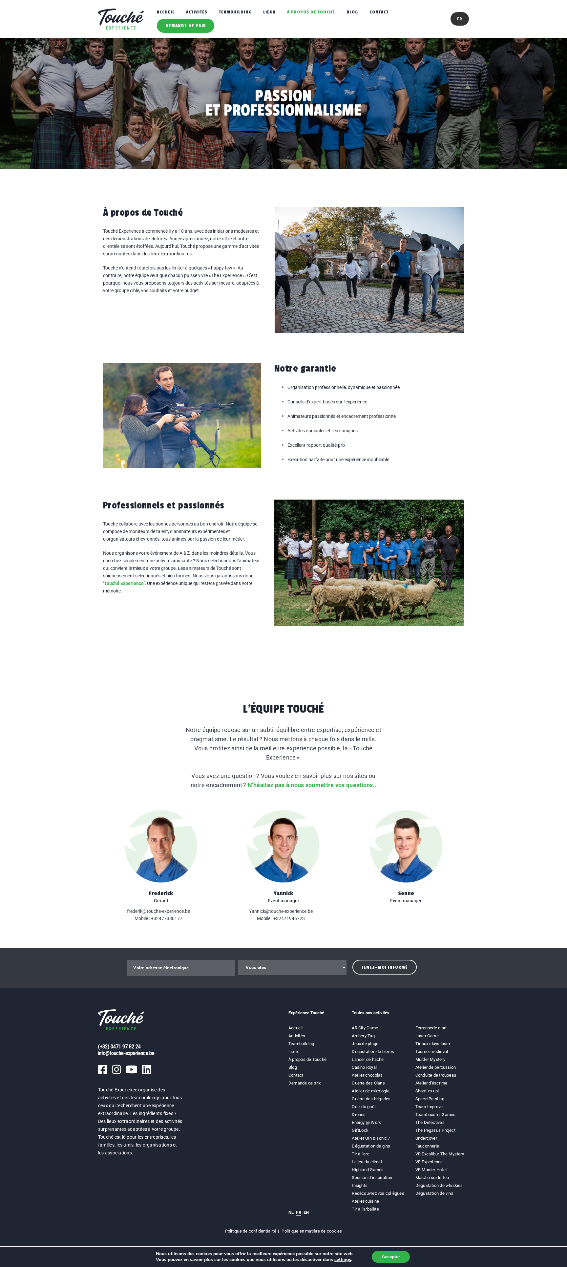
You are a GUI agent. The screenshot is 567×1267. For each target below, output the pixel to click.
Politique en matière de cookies (312, 1231)
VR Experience (429, 1161)
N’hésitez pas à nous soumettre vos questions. (311, 785)
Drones (359, 1114)
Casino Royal (364, 1067)
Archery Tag (363, 1035)
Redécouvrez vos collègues (378, 1193)
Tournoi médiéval (431, 1051)
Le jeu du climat (367, 1161)
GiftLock (360, 1130)
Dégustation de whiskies (439, 1185)
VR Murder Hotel (431, 1169)
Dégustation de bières (373, 1051)
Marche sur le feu (432, 1177)
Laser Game (427, 1035)
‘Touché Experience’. (124, 583)
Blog (352, 12)
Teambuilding (235, 12)
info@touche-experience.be (126, 1053)
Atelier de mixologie (370, 1090)
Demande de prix (185, 26)
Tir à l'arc (360, 1153)
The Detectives (430, 1122)
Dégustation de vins (434, 1193)
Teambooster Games (435, 1114)
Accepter (391, 1257)
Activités (196, 12)
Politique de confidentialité (250, 1231)
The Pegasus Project (435, 1130)
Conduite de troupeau (435, 1075)
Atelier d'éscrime (431, 1083)
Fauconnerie (427, 1146)
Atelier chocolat (367, 1075)
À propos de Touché (311, 12)
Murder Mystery (430, 1059)
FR (298, 1212)
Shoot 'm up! (427, 1090)
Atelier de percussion (435, 1067)
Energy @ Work (366, 1122)
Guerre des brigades (371, 1098)
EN (306, 1212)
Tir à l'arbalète (365, 1209)
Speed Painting (429, 1098)
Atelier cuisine (365, 1201)
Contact (378, 12)
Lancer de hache (368, 1059)
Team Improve (429, 1106)
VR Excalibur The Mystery (439, 1153)
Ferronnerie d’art (431, 1027)
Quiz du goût (364, 1106)
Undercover (426, 1138)
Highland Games (368, 1169)
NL (291, 1212)
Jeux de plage (365, 1043)
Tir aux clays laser (432, 1043)
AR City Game (365, 1027)
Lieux (269, 12)
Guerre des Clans (368, 1083)
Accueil (166, 12)
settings (342, 1260)
